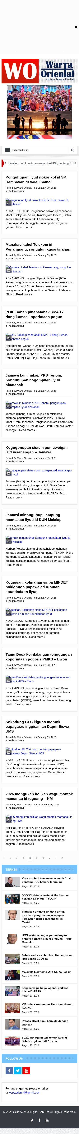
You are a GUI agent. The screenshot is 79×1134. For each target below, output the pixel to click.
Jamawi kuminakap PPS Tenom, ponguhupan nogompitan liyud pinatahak (34, 380)
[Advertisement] (39, 27)
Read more (23, 227)
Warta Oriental (24, 188)
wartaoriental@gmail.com (24, 1092)
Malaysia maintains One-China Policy (46, 971)
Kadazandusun (17, 191)
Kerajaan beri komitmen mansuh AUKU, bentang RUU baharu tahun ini (47, 880)
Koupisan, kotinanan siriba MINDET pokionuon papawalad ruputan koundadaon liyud (37, 587)
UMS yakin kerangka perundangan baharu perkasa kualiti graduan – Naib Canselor (47, 939)
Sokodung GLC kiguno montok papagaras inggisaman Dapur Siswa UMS (37, 726)
